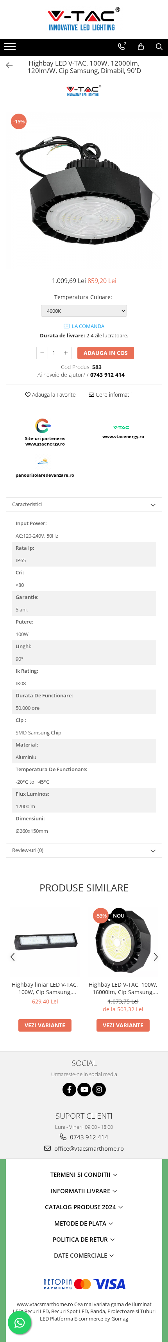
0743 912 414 (88, 1137)
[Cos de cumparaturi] (140, 47)
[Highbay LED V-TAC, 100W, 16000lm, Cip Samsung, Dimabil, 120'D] (123, 942)
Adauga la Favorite (53, 394)
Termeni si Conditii (81, 1174)
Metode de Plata (81, 1223)
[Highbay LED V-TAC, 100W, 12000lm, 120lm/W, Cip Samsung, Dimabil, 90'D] (84, 190)
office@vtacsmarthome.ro (88, 1148)
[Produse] (11, 49)
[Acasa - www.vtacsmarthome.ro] (84, 19)
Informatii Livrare (81, 1191)
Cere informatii (113, 394)
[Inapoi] (6, 65)
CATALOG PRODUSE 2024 (81, 1207)
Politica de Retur (81, 1239)
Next (156, 199)
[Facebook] (69, 1089)
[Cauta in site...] (159, 47)
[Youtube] (84, 1089)
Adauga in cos (106, 352)
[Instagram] (99, 1089)
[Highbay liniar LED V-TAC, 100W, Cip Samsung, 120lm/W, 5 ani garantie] (45, 942)
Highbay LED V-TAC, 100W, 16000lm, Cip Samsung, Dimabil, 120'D (123, 988)
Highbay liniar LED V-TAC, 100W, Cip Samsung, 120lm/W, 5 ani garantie (45, 988)
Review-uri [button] (27, 850)
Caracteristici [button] (27, 504)
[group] (84, 190)
